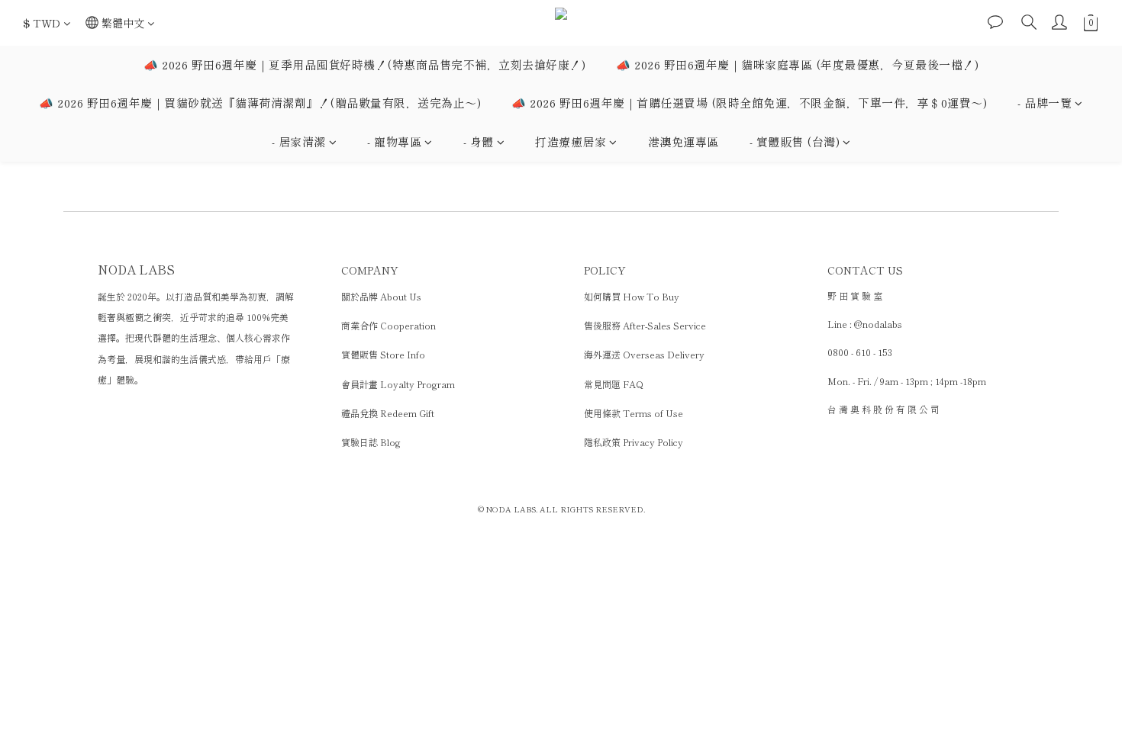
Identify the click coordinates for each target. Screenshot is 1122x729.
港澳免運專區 (683, 141)
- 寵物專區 (394, 141)
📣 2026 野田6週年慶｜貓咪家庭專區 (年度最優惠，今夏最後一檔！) (797, 64)
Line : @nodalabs (864, 323)
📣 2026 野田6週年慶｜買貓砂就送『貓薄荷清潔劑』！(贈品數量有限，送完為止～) (260, 103)
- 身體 (478, 141)
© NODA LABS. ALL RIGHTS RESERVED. (561, 509)
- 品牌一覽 (1044, 103)
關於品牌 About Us (381, 296)
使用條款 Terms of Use (633, 412)
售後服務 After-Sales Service (645, 325)
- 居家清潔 (299, 141)
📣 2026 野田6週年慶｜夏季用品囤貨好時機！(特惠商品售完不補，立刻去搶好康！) (364, 64)
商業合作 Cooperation (388, 325)
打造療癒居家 (570, 141)
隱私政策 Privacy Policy (633, 441)
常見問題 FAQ (613, 383)
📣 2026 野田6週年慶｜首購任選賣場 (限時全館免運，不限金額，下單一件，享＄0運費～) (749, 103)
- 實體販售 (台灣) (795, 141)
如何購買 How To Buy (631, 296)
